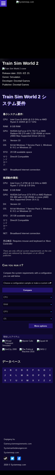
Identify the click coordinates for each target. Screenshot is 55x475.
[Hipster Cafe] (27, 343)
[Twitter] (12, 458)
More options (40, 326)
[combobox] (27, 297)
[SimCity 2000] (10, 350)
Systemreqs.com (11, 452)
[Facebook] (19, 458)
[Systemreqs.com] (30, 3)
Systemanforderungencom (15, 448)
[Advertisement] (27, 32)
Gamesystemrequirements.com (18, 444)
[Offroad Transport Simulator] (10, 343)
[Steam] (5, 458)
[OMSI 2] (45, 350)
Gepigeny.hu (9, 439)
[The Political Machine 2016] (27, 350)
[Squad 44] (45, 343)
